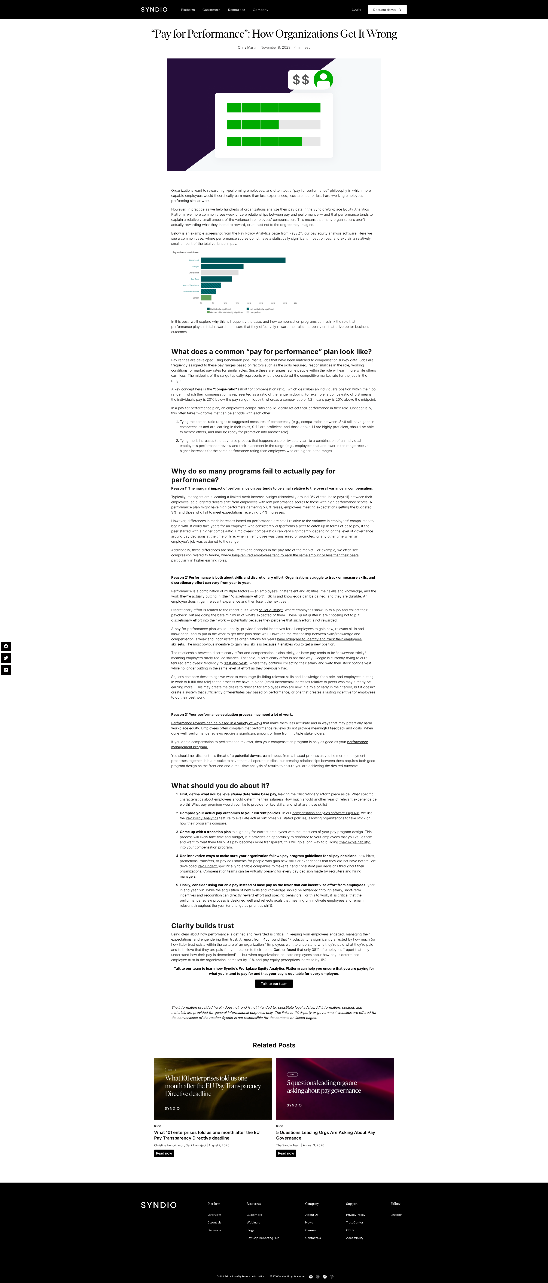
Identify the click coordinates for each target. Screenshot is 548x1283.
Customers (211, 9)
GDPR (350, 1230)
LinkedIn (396, 1215)
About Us (311, 1215)
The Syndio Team (288, 1145)
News (309, 1222)
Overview (214, 1215)
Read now (164, 1153)
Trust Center (354, 1222)
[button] (274, 984)
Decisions (214, 1230)
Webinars (253, 1222)
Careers (310, 1230)
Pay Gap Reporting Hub (263, 1238)
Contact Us (313, 1238)
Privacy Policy (355, 1215)
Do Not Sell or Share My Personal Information (241, 1276)
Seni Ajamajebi (196, 1145)
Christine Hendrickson (169, 1145)
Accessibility (354, 1238)
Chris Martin (247, 47)
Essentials (214, 1222)
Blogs (250, 1230)
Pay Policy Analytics (254, 233)
